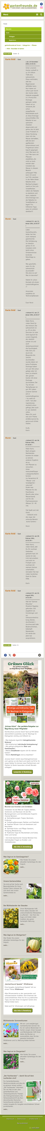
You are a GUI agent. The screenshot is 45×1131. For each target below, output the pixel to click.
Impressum (10, 1119)
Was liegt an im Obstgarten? (14, 935)
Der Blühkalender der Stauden (15, 905)
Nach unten (7, 53)
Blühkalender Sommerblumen (15, 1020)
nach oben (35, 1128)
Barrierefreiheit (22, 1123)
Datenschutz (21, 1119)
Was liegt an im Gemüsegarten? (16, 856)
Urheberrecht (33, 1119)
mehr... (5, 1109)
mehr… (22, 867)
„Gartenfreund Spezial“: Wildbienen (19, 984)
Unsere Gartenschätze (12, 881)
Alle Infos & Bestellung (22, 1010)
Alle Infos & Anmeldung (22, 846)
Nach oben (7, 645)
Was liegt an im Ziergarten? (14, 1051)
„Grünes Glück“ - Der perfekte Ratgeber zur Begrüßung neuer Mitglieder (22, 727)
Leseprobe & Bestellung (22, 772)
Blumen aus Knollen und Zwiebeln (18, 806)
